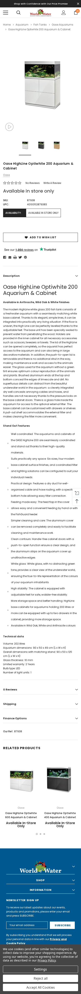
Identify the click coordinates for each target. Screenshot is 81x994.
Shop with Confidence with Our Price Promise (41, 3)
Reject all (41, 978)
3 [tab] (44, 834)
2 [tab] (40, 834)
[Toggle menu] (5, 12)
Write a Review (52, 183)
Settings (40, 969)
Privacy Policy (47, 960)
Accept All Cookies (40, 987)
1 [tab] (37, 834)
